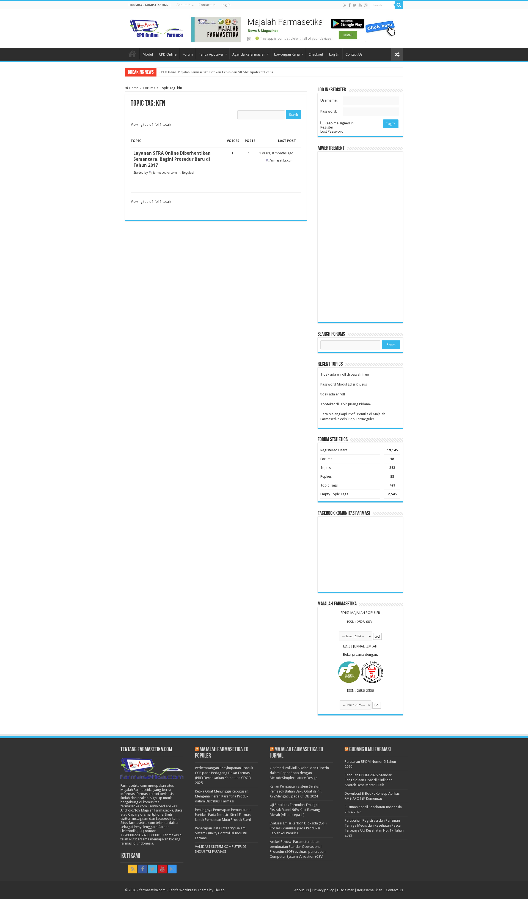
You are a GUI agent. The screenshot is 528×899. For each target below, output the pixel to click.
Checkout (316, 54)
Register (326, 127)
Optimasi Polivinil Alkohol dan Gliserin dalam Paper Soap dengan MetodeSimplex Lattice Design (299, 773)
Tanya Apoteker (211, 54)
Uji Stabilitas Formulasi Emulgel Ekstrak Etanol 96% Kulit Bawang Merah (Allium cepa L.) (295, 810)
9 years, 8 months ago (276, 153)
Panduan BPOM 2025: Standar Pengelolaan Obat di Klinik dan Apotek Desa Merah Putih (368, 780)
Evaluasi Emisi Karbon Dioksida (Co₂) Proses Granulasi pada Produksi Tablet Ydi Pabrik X (298, 828)
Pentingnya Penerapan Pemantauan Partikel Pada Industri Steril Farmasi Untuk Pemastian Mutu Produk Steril (223, 815)
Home (132, 53)
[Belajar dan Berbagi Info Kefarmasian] (156, 27)
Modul (148, 54)
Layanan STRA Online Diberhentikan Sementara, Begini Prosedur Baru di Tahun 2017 (172, 159)
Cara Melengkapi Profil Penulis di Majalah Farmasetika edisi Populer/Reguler (352, 416)
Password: (328, 111)
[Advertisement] (360, 236)
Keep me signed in (339, 123)
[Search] (399, 5)
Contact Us (207, 5)
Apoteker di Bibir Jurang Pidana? (346, 404)
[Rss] (345, 5)
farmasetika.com (152, 890)
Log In (225, 5)
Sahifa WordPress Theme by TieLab (197, 890)
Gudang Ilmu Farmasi (370, 750)
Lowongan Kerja (287, 54)
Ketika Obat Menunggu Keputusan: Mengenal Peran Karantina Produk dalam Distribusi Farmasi (222, 796)
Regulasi (188, 172)
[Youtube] (360, 5)
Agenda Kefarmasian (248, 54)
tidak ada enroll (332, 394)
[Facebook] (349, 5)
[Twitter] (354, 5)
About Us (183, 5)
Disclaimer (345, 890)
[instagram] (366, 5)
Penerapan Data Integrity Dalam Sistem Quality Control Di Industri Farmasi (221, 833)
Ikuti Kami (130, 856)
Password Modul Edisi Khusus (343, 384)
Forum (188, 54)
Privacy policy (323, 890)
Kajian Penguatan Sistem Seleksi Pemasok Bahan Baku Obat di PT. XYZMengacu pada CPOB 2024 (295, 791)
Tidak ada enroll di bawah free (344, 374)
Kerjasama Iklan (369, 890)
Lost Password (331, 131)
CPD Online (168, 54)
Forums (149, 88)
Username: (328, 100)
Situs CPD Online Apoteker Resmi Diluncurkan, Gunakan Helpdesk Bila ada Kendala (222, 72)
